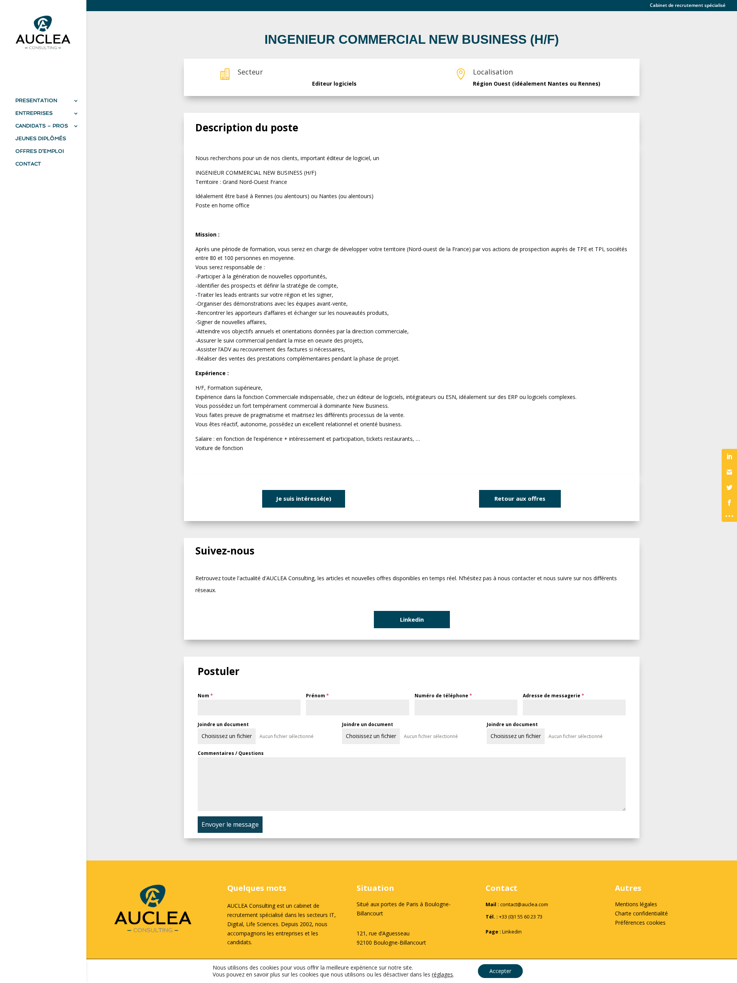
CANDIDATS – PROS (41, 126)
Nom (205, 695)
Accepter (500, 971)
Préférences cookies (640, 922)
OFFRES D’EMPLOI (39, 151)
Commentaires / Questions (231, 753)
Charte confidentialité (641, 913)
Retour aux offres (519, 498)
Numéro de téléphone (443, 695)
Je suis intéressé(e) (303, 498)
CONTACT (28, 164)
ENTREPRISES (34, 113)
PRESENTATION (36, 100)
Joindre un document (223, 724)
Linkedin (412, 619)
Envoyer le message (230, 824)
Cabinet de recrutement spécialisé (687, 5)
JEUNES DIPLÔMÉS (40, 138)
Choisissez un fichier (227, 736)
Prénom (317, 695)
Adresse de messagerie (553, 695)
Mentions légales (636, 904)
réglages (442, 974)
